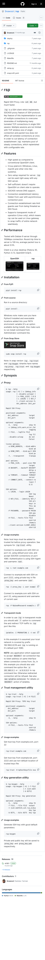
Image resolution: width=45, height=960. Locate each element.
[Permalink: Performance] (2, 230)
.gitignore (11, 48)
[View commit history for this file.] (39, 32)
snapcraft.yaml (13, 73)
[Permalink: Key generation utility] (2, 777)
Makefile (10, 58)
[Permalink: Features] (2, 153)
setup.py (10, 68)
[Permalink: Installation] (2, 277)
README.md (12, 63)
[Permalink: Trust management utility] (2, 687)
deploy (9, 38)
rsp (17, 11)
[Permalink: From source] (2, 297)
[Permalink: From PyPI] (2, 284)
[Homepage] (22, 4)
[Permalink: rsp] (2, 89)
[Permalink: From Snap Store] (2, 338)
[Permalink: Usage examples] (2, 534)
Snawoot (9, 11)
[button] (38, 290)
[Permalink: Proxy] (2, 382)
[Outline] (42, 80)
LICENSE (10, 53)
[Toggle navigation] (4, 4)
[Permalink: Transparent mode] (2, 613)
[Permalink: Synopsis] (2, 375)
